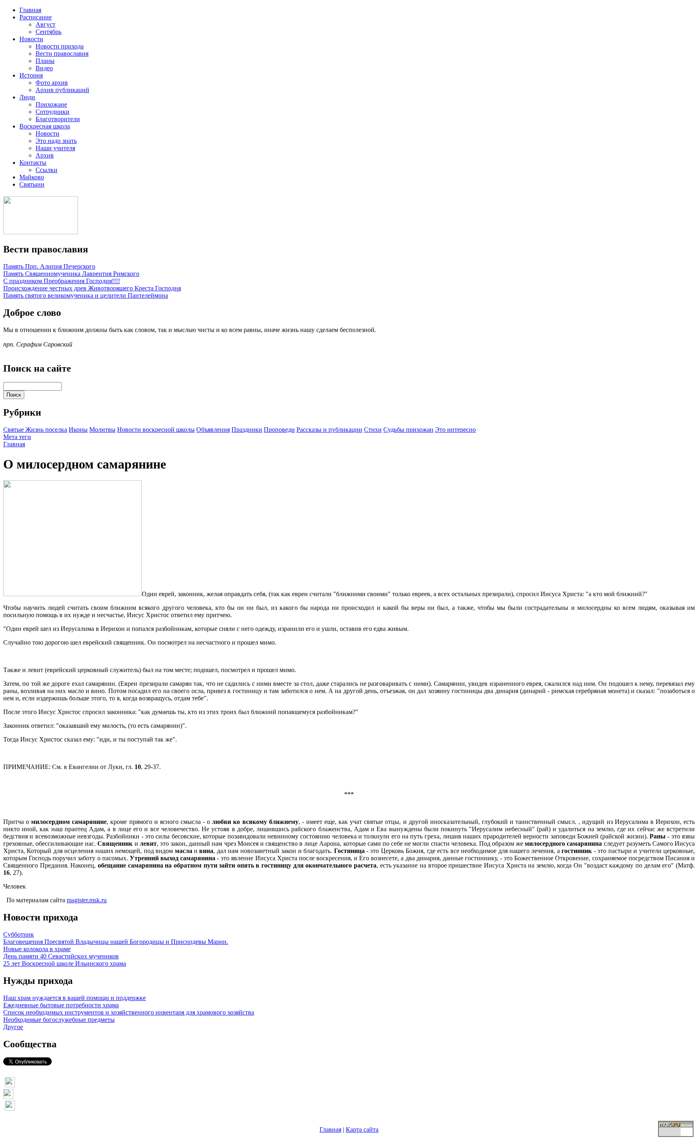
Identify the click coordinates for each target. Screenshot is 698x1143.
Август (45, 24)
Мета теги (17, 436)
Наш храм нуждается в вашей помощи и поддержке (74, 997)
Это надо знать (56, 140)
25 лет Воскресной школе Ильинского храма (64, 963)
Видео (44, 68)
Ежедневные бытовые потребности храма (61, 1005)
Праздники (246, 429)
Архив (45, 155)
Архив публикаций (62, 89)
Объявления (213, 429)
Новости (31, 39)
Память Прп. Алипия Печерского (49, 266)
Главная (30, 9)
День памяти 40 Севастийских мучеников (61, 956)
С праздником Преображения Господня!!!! (61, 280)
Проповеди (279, 429)
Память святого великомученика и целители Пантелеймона (85, 295)
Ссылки (46, 169)
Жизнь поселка (46, 429)
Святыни (31, 184)
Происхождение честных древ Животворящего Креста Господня (92, 288)
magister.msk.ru (87, 900)
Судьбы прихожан (408, 429)
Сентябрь (48, 31)
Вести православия (62, 53)
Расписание (35, 17)
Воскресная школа (44, 126)
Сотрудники (52, 111)
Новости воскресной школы (156, 429)
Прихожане (51, 104)
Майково (31, 177)
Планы (45, 60)
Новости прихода (60, 46)
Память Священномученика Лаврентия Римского (71, 273)
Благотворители (58, 119)
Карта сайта (362, 1129)
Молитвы (102, 429)
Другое (13, 1026)
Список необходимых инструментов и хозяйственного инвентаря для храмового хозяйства (128, 1012)
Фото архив (52, 82)
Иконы (78, 429)
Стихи (373, 429)
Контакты (32, 162)
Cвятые (14, 429)
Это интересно (455, 429)
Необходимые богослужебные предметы (59, 1019)
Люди (27, 97)
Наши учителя (55, 148)
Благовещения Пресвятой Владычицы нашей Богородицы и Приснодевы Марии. (115, 941)
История (31, 75)
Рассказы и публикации (329, 429)
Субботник (18, 934)
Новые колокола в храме (37, 948)
